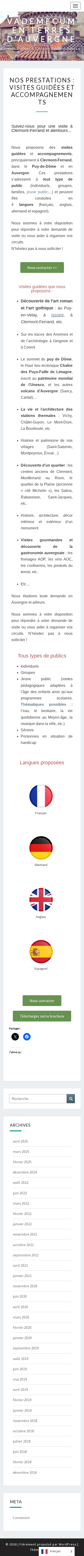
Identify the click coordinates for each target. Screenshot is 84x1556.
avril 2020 (20, 1306)
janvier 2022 (22, 1224)
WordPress (68, 1544)
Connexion (21, 1517)
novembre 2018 (25, 1420)
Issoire (57, 315)
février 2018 (22, 1461)
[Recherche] (71, 1098)
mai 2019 (20, 1379)
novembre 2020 (25, 1286)
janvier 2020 (22, 1337)
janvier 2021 (22, 1275)
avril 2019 (20, 1389)
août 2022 (20, 1182)
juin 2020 (20, 1296)
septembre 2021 (26, 1255)
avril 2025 (20, 1141)
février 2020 (22, 1327)
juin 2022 (20, 1193)
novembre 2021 (25, 1234)
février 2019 (22, 1399)
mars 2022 (21, 1203)
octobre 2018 (23, 1431)
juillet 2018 (22, 1441)
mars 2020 (21, 1317)
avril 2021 (20, 1265)
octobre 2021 (23, 1244)
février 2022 (22, 1213)
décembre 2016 (25, 1472)
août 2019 (20, 1358)
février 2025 (22, 1161)
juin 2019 (20, 1369)
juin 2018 (20, 1451)
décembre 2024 (25, 1172)
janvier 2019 (22, 1410)
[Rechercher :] (42, 1098)
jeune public (37, 192)
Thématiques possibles (43, 704)
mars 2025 (21, 1151)
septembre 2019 (26, 1348)
